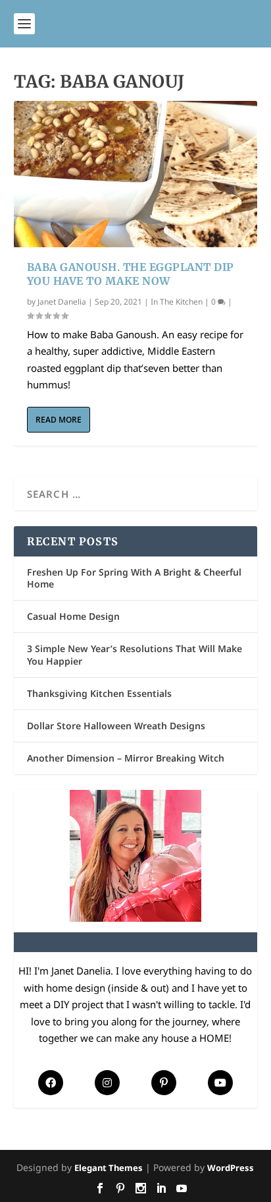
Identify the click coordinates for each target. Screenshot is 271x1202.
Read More (59, 419)
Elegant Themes (108, 1168)
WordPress (230, 1168)
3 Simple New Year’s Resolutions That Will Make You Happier (134, 654)
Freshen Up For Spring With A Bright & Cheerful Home (134, 578)
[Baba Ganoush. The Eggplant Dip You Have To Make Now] (136, 174)
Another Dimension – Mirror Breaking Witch (125, 758)
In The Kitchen (177, 301)
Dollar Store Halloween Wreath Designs (116, 725)
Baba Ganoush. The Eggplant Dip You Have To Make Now (130, 273)
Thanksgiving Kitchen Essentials (99, 693)
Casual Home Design (73, 616)
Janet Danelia (61, 301)
